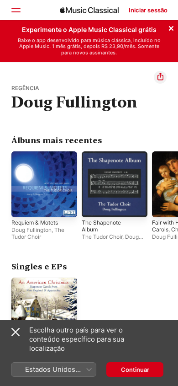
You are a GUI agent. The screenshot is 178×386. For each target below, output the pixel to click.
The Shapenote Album (101, 226)
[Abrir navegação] (15, 10)
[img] (89, 10)
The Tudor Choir (37, 233)
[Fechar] (171, 27)
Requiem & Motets (34, 222)
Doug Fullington (31, 229)
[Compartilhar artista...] (160, 77)
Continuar (135, 369)
